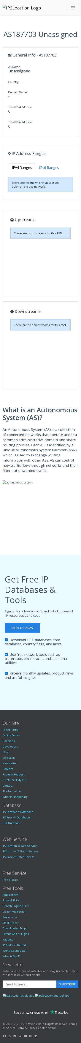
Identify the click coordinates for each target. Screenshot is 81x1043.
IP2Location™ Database (18, 812)
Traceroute (10, 917)
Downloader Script (15, 928)
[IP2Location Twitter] (9, 1036)
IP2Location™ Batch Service (20, 851)
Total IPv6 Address (20, 122)
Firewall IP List (12, 900)
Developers (10, 746)
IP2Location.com (31, 1024)
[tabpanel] (40, 184)
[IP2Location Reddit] (15, 1036)
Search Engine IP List (16, 906)
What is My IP (11, 956)
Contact (8, 786)
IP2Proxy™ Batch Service (19, 857)
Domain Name (17, 92)
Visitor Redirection (14, 911)
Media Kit (9, 758)
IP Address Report (14, 945)
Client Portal (10, 730)
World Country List (14, 951)
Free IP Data (10, 880)
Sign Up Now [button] (22, 627)
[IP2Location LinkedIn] (36, 1036)
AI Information (12, 791)
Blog (5, 752)
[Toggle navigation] (73, 7)
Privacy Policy (26, 1028)
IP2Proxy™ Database (16, 817)
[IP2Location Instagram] (30, 1036)
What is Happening (15, 797)
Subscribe (67, 984)
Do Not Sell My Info (15, 780)
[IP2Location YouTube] (25, 1036)
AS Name (14, 67)
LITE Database (12, 823)
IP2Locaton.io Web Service (20, 846)
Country (13, 82)
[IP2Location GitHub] (20, 1036)
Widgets (8, 939)
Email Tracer (11, 923)
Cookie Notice (47, 1028)
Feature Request (13, 774)
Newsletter (10, 763)
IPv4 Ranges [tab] (22, 167)
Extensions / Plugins (16, 934)
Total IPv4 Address (20, 107)
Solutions (9, 741)
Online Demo (11, 735)
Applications (11, 895)
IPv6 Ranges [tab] (49, 167)
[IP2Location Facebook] (4, 1036)
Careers (8, 769)
